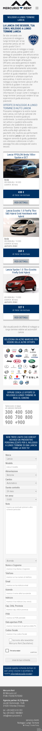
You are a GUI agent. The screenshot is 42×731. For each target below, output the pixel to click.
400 (19, 412)
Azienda (8, 589)
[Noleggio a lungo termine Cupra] (32, 350)
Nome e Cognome (13, 565)
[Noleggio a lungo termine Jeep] (9, 361)
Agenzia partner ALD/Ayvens (15, 700)
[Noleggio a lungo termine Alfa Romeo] (8, 350)
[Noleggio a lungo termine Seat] (35, 372)
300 (9, 412)
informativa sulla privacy (21, 673)
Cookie (32, 725)
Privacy (27, 725)
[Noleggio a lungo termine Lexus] (6, 366)
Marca (8, 455)
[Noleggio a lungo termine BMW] (20, 350)
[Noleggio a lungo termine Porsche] (25, 372)
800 (28, 417)
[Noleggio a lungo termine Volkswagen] (21, 382)
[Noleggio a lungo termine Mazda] (19, 366)
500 (28, 412)
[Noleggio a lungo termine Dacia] (6, 356)
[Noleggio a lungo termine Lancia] (24, 361)
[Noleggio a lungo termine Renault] (30, 372)
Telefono (9, 573)
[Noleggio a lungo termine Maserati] (13, 366)
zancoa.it (39, 730)
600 (9, 417)
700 (19, 417)
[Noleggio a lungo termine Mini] (33, 366)
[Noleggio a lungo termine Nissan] (6, 372)
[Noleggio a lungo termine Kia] (17, 361)
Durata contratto (12, 487)
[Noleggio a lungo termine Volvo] (26, 382)
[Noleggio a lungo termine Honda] (26, 356)
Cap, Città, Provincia (14, 605)
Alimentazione (11, 471)
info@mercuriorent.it (12, 715)
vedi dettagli (21, 202)
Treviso (20, 705)
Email (7, 581)
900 (9, 422)
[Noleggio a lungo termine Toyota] (15, 382)
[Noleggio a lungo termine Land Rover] (32, 361)
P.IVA (7, 614)
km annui (9, 495)
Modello (9, 463)
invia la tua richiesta (21, 660)
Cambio (8, 479)
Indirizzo (9, 597)
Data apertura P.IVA (13, 622)
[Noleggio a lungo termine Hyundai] (34, 356)
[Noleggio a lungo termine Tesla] (30, 377)
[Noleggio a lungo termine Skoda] (5, 377)
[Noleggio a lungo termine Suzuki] (17, 377)
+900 (20, 422)
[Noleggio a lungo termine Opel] (12, 372)
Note (7, 504)
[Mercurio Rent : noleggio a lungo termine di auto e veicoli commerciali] (17, 2)
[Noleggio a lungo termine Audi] (14, 350)
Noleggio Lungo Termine (28, 722)
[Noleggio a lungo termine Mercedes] (25, 366)
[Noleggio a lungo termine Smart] (10, 377)
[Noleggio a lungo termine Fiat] (11, 356)
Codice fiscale (11, 630)
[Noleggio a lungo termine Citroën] (26, 350)
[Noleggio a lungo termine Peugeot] (19, 372)
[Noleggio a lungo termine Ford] (19, 356)
